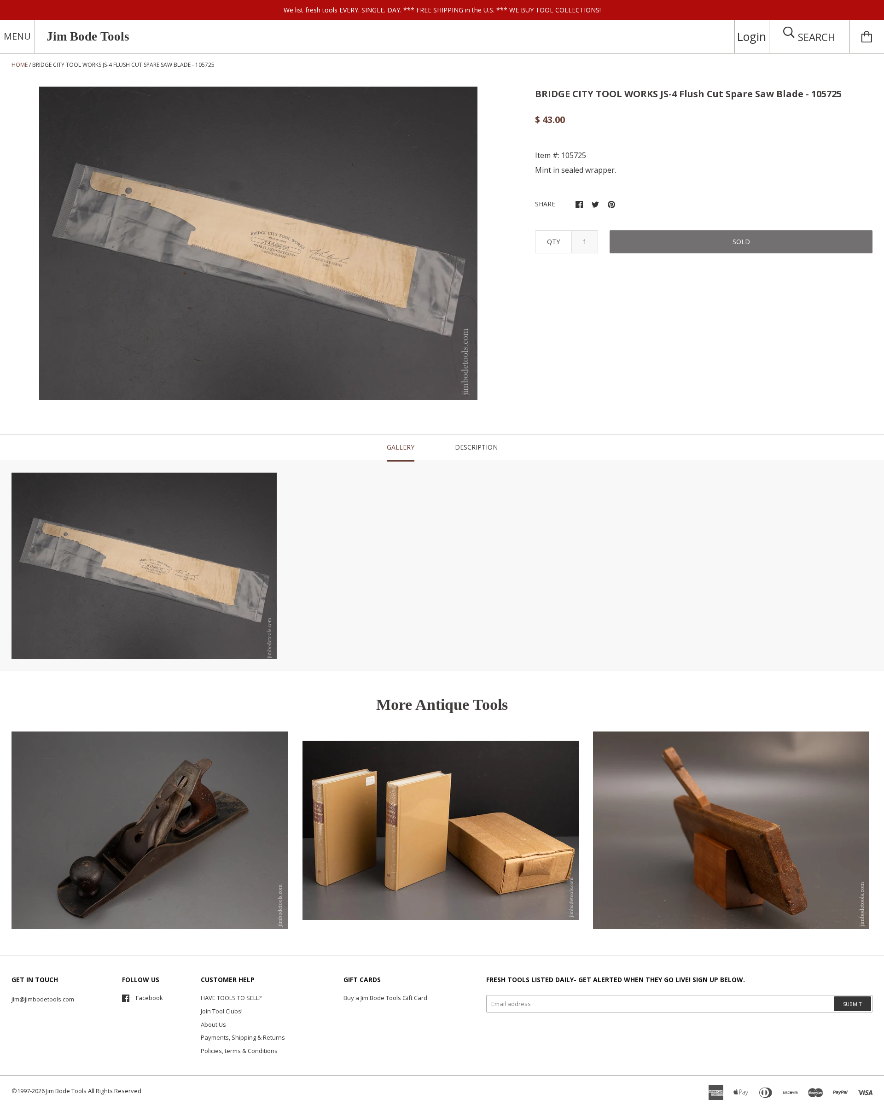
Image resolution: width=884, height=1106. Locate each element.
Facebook (149, 998)
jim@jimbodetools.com (43, 999)
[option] (258, 243)
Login (751, 36)
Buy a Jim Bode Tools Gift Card (385, 998)
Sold (741, 241)
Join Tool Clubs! (222, 1011)
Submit (852, 1004)
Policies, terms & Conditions (239, 1051)
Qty (553, 241)
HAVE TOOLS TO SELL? (231, 998)
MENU (17, 36)
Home (20, 65)
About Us (213, 1024)
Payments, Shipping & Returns (243, 1037)
